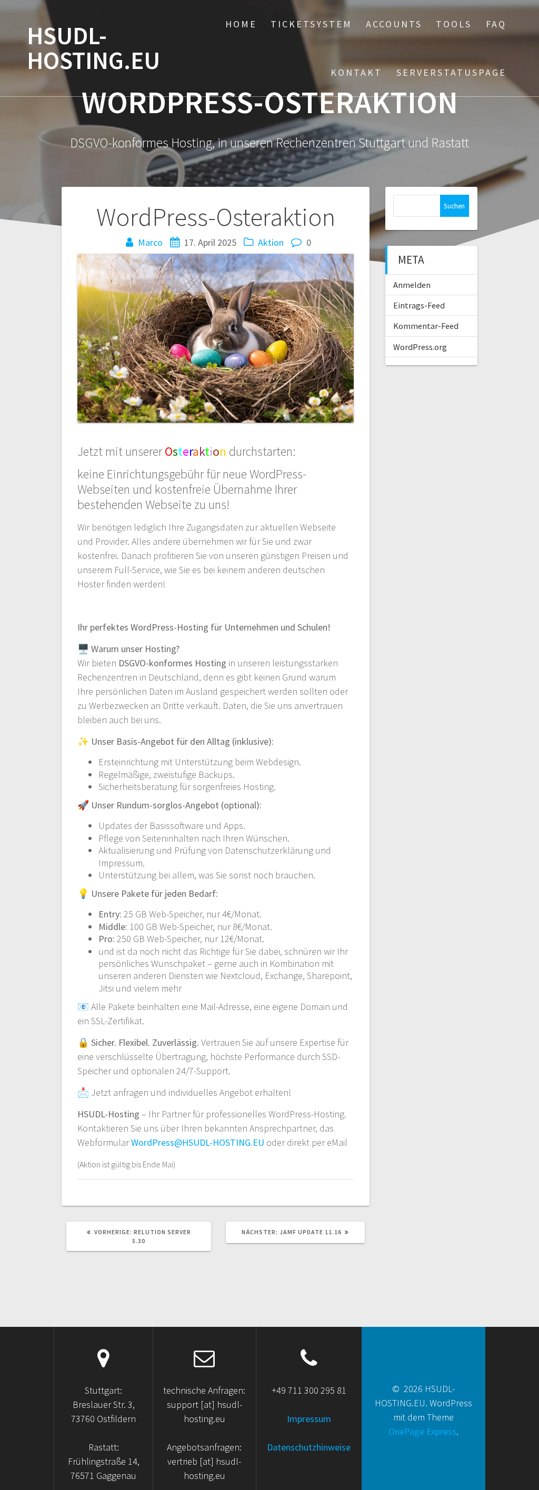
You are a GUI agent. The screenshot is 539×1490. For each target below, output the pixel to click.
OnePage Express (422, 1431)
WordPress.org (420, 347)
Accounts (394, 24)
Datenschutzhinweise (309, 1447)
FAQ (496, 24)
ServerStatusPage (451, 72)
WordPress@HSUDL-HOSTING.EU (197, 1142)
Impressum (309, 1419)
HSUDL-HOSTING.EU (93, 48)
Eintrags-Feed (419, 305)
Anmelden (412, 284)
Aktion (271, 242)
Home (241, 24)
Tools (454, 24)
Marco (150, 242)
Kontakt (356, 72)
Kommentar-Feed (425, 326)
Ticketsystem (311, 24)
